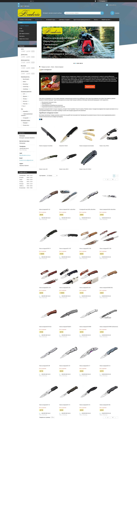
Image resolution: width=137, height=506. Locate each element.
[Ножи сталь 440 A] (109, 134)
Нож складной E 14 (64, 404)
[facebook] (40, 119)
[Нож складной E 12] (109, 352)
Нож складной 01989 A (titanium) (109, 326)
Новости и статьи (24, 38)
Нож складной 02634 (65, 326)
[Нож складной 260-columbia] (109, 196)
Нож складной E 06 (105, 404)
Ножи (52, 67)
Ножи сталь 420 (43, 169)
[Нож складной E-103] (88, 235)
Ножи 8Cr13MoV (63, 145)
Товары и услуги (45, 67)
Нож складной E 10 (64, 365)
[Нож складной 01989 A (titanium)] (109, 313)
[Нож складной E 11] (88, 352)
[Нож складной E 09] (48, 352)
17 (112, 179)
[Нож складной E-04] (88, 274)
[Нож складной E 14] (68, 392)
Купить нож (90, 86)
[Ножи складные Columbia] (48, 134)
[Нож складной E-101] (48, 274)
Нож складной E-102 (105, 248)
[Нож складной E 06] (109, 392)
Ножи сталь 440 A (104, 145)
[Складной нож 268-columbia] (88, 196)
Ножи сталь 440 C (64, 169)
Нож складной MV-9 (45, 248)
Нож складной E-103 (85, 248)
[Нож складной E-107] (68, 235)
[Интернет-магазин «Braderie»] (29, 13)
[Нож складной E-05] (68, 274)
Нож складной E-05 (64, 287)
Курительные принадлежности (82, 19)
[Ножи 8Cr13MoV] (68, 134)
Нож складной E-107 (65, 248)
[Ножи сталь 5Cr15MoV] (88, 158)
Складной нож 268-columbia (87, 209)
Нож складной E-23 (44, 209)
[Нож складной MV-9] (48, 235)
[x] (41, 119)
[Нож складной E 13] (48, 392)
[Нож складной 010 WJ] (48, 313)
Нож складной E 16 (84, 404)
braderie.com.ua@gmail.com (26, 160)
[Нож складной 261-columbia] (68, 196)
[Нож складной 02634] (68, 313)
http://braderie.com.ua (24, 155)
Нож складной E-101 (45, 287)
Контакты (21, 36)
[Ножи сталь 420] (48, 158)
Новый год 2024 (106, 19)
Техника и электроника (25, 19)
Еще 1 (24, 106)
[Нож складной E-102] (109, 235)
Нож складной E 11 (84, 365)
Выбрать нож (38, 19)
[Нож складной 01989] (88, 313)
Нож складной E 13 (44, 404)
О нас (20, 28)
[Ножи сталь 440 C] (68, 158)
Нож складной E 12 (105, 365)
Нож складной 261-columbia (67, 209)
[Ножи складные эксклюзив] (88, 134)
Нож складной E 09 (44, 365)
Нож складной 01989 (85, 326)
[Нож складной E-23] (48, 196)
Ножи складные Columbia (45, 145)
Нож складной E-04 (84, 287)
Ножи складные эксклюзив (86, 145)
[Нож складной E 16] (88, 392)
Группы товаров (24, 25)
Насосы (96, 19)
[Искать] (102, 13)
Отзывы (21, 31)
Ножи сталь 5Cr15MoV (85, 169)
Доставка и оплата (24, 33)
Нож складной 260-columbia (107, 209)
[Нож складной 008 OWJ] (109, 274)
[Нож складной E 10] (68, 352)
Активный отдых (50, 19)
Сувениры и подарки (64, 19)
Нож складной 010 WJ (45, 326)
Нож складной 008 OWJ (106, 287)
